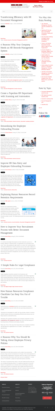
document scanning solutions (27, 121)
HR (4, 332)
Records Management (9, 88)
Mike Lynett (8, 201)
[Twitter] (44, 407)
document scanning (47, 98)
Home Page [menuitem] (17, 397)
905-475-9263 (50, 1)
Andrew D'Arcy (8, 99)
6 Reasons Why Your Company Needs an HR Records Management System (17, 47)
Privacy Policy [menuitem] (18, 400)
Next (6, 377)
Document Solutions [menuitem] (6, 394)
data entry (14, 189)
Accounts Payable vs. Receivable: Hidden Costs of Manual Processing (47, 51)
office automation (8, 121)
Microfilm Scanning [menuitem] (5, 397)
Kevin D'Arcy (8, 236)
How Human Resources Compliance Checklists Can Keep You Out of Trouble (17, 294)
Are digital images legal (9, 286)
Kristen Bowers (8, 132)
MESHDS (7, 23)
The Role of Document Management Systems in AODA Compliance (47, 73)
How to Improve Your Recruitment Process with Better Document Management (17, 229)
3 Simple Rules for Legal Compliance (18, 265)
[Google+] (49, 407)
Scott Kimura (8, 169)
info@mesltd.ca (34, 391)
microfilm (44, 104)
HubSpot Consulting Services (15, 409)
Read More (3, 38)
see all (40, 107)
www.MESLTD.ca (33, 392)
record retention (15, 222)
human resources (8, 40)
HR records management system (14, 80)
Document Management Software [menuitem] (6, 391)
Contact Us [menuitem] (17, 387)
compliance (11, 306)
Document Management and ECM (19, 40)
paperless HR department (7, 117)
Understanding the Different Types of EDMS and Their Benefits (47, 56)
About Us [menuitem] (17, 384)
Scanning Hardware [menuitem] (5, 400)
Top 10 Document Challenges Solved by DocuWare (46, 61)
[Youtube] (47, 407)
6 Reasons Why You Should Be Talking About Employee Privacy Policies (16, 340)
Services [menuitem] (4, 384)
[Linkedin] (52, 407)
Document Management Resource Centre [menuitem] (20, 394)
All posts (3, 377)
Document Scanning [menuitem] (6, 387)
